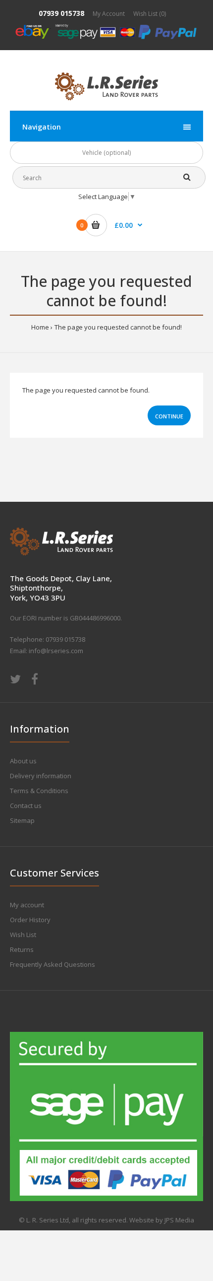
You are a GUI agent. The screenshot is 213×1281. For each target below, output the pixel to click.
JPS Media (179, 1219)
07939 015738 (61, 13)
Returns (22, 949)
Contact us (26, 805)
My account (27, 904)
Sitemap (22, 820)
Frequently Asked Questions (52, 964)
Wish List (23, 934)
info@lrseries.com (56, 650)
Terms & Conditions (39, 790)
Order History (30, 919)
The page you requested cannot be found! (118, 327)
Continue (169, 416)
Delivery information (40, 775)
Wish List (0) (149, 13)
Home (40, 327)
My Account (109, 13)
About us (23, 760)
